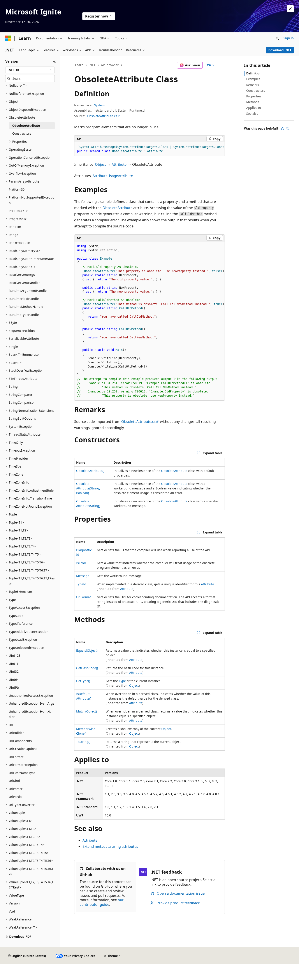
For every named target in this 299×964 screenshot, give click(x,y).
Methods (252, 102)
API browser (110, 65)
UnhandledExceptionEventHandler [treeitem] (31, 714)
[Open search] (277, 38)
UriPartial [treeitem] (16, 797)
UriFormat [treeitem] (16, 757)
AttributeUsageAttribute (113, 175)
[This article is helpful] (282, 128)
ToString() (83, 742)
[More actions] (221, 65)
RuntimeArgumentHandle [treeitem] (28, 290)
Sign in (288, 38)
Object (100, 164)
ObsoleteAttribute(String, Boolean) (88, 488)
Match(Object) (86, 711)
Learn (79, 65)
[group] (149, 149)
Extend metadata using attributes (110, 846)
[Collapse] (54, 61)
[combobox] (30, 70)
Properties (253, 96)
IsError (81, 563)
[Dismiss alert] (290, 8)
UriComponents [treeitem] (20, 741)
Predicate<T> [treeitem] (18, 211)
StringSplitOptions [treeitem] (22, 418)
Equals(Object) (86, 650)
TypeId (81, 584)
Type (122, 681)
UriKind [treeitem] (14, 781)
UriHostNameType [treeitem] (22, 773)
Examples (253, 79)
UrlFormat (83, 597)
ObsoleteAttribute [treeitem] (26, 125)
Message (82, 576)
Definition (253, 73)
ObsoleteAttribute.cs (102, 116)
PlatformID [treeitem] (17, 189)
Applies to (253, 108)
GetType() (83, 681)
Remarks (252, 85)
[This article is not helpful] (287, 128)
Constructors (255, 90)
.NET (92, 65)
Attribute (119, 164)
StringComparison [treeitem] (22, 402)
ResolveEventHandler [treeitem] (24, 283)
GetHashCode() (87, 668)
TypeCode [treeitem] (16, 616)
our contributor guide (102, 902)
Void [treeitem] (12, 911)
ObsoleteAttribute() (90, 471)
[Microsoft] (8, 38)
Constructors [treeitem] (21, 133)
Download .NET (279, 50)
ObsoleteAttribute (117, 207)
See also (252, 113)
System (99, 105)
